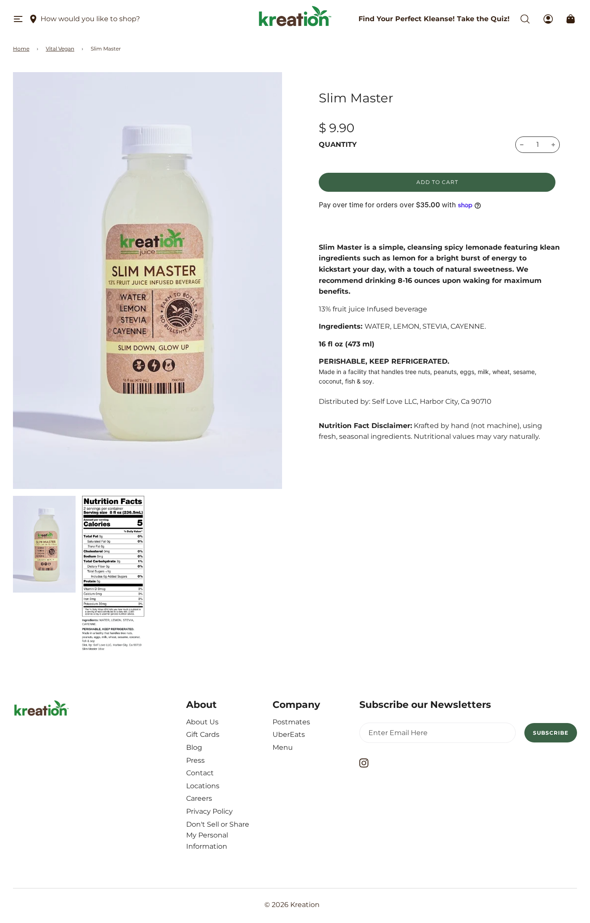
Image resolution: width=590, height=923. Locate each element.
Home (21, 48)
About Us (202, 722)
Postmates (291, 722)
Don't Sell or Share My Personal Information (217, 835)
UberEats (289, 734)
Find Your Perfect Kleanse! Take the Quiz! (434, 19)
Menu (283, 747)
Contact (200, 773)
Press (195, 760)
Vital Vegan (60, 48)
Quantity (338, 144)
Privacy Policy (209, 811)
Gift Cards (202, 734)
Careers (199, 798)
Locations (202, 786)
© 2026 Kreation (292, 905)
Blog (194, 747)
